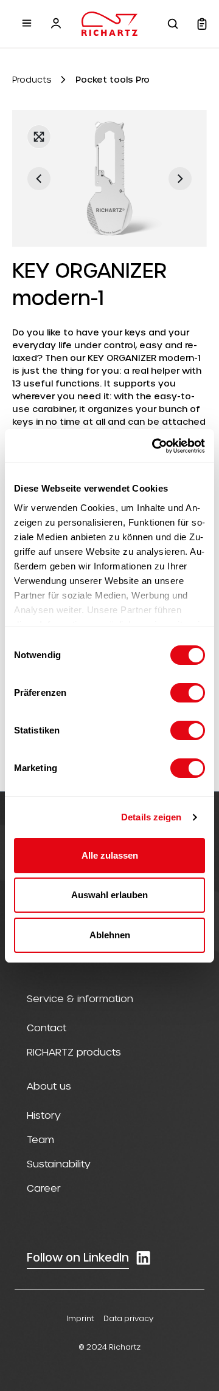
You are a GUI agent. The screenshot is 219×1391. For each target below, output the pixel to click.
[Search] (172, 24)
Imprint (80, 1318)
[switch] (187, 692)
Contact (46, 1027)
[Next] (180, 179)
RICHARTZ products (74, 1051)
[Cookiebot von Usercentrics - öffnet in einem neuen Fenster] (154, 446)
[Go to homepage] (109, 23)
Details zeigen (151, 817)
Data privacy (128, 1318)
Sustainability (59, 1163)
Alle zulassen (110, 855)
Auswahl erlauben (109, 895)
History (44, 1115)
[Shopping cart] (202, 24)
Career (44, 1188)
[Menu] (26, 23)
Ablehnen (109, 935)
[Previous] (39, 179)
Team (40, 1139)
